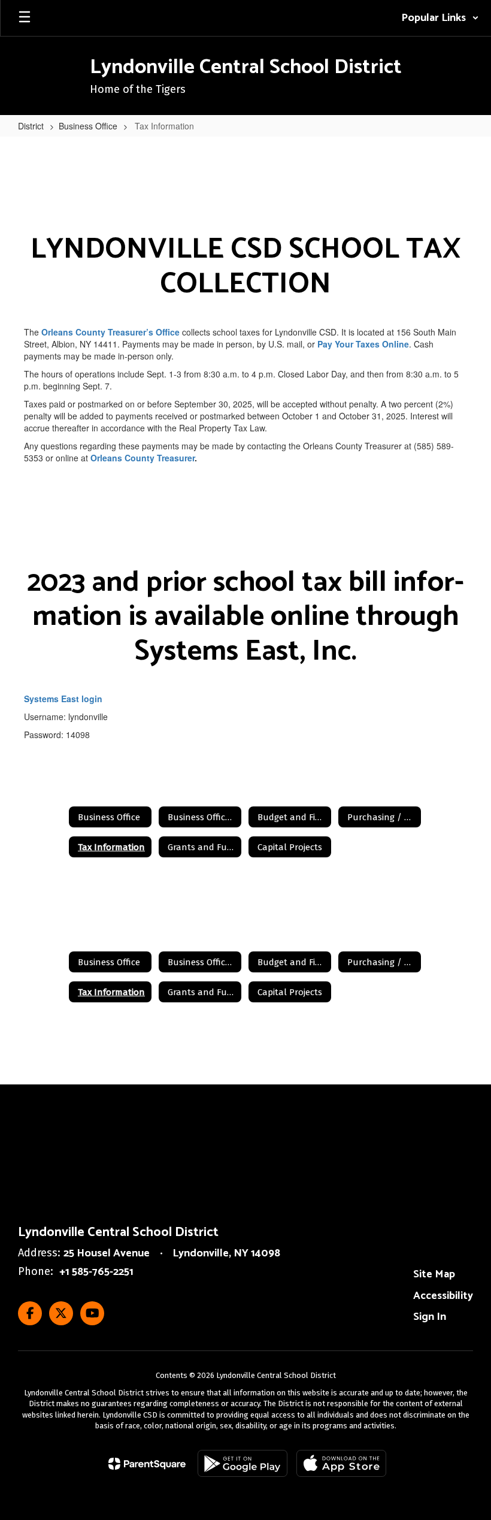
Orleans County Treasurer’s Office (110, 332)
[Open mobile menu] (25, 18)
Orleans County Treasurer (142, 458)
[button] (440, 18)
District (31, 126)
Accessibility (443, 1296)
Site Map (434, 1274)
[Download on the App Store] (341, 1463)
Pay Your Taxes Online (363, 344)
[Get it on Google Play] (242, 1463)
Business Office (88, 126)
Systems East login (63, 699)
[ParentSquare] (147, 1464)
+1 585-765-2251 (96, 1272)
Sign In (429, 1317)
